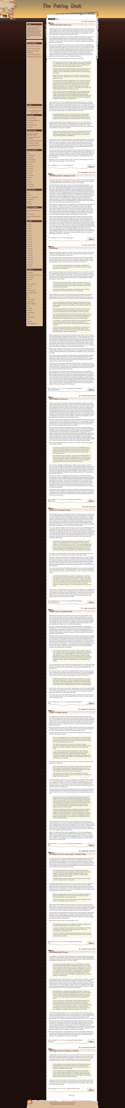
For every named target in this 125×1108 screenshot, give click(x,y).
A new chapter (30, 122)
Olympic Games (30, 301)
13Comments (91, 500)
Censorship (69, 388)
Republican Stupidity (31, 303)
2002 (29, 266)
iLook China (29, 164)
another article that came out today (70, 568)
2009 (29, 250)
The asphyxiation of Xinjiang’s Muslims (64, 1050)
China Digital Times (31, 155)
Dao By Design (59, 1104)
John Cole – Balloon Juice (32, 197)
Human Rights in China (74, 1088)
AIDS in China (30, 272)
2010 (29, 248)
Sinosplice (29, 181)
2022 (29, 228)
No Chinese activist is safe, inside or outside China (67, 854)
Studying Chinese (30, 312)
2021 (29, 230)
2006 (29, 257)
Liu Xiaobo (53, 248)
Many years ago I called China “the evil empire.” (60, 348)
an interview (86, 480)
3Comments (91, 166)
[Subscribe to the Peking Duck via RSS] (95, 13)
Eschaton (29, 195)
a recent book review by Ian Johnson (84, 427)
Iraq (28, 294)
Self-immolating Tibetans (58, 952)
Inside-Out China (30, 166)
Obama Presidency (31, 299)
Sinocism (29, 179)
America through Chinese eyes (60, 24)
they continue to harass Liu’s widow (62, 343)
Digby (28, 192)
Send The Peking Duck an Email (34, 107)
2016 (29, 235)
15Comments (91, 845)
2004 (29, 261)
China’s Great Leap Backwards (60, 611)
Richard (54, 165)
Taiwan (28, 314)
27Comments (91, 703)
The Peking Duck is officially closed (62, 175)
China (67, 165)
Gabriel (28, 48)
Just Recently (30, 170)
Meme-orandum (30, 214)
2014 (29, 239)
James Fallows (30, 168)
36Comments (91, 239)
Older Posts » (72, 1095)
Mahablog (29, 201)
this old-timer (89, 205)
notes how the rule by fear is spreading (72, 732)
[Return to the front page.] (62, 5)
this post (82, 207)
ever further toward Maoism (81, 908)
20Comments (91, 389)
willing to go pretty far (85, 1060)
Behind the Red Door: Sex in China (34, 275)
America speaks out (57, 920)
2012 (29, 244)
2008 (29, 253)
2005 (29, 259)
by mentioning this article (64, 626)
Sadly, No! (29, 203)
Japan (28, 297)
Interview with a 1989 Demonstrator (34, 140)
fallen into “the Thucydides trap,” (82, 155)
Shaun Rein (62, 214)
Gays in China (30, 286)
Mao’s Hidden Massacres (58, 399)
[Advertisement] (66, 16)
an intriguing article (64, 58)
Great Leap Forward (73, 499)
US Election (29, 321)
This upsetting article (79, 859)
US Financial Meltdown (31, 323)
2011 (29, 246)
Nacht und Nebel (70, 915)
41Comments (91, 1041)
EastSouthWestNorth (31, 159)
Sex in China (29, 308)
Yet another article (53, 789)
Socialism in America (36, 46)
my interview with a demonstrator (72, 534)
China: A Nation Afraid (58, 712)
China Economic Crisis (31, 283)
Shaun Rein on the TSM (32, 124)
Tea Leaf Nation (30, 184)
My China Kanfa (30, 175)
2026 (29, 224)
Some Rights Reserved (70, 1102)
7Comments (91, 943)
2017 (29, 233)
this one (63, 210)
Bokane (28, 153)
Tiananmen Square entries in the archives (65, 527)
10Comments (91, 602)
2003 (29, 264)
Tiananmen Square (55, 389)
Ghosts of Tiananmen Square (60, 510)
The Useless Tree (30, 186)
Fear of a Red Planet (31, 162)
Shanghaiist (29, 177)
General (71, 165)
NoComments (91, 1089)
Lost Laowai (29, 173)
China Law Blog (30, 157)
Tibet (52, 1041)
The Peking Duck (61, 1102)
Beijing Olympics (30, 277)
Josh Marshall (30, 199)
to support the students (87, 277)
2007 (29, 255)
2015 (29, 237)
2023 (29, 226)
